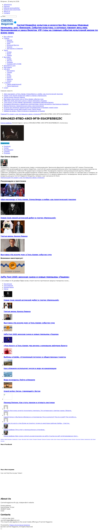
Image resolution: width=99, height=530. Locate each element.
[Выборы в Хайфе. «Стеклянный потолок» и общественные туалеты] (8, 353)
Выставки (7, 57)
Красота (10, 79)
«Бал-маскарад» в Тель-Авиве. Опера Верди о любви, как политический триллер (33, 94)
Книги (9, 77)
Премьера (39, 439)
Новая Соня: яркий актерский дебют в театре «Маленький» (25, 96)
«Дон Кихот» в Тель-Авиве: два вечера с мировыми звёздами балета (28, 102)
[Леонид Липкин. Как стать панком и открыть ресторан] (8, 399)
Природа (35, 439)
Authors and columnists (12, 10)
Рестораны (11, 71)
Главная (3, 114)
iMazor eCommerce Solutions (19, 525)
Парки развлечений (14, 84)
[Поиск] (1, 16)
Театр (6, 50)
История (73, 439)
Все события (8, 36)
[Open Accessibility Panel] (1, 528)
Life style (7, 69)
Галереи (10, 62)
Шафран (2, 439)
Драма (9, 55)
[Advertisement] (47, 485)
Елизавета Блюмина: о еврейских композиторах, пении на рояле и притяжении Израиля (36, 104)
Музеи (9, 59)
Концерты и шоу (10, 65)
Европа (9, 40)
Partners (7, 6)
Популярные (8, 285)
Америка (10, 42)
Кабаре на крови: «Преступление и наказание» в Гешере (24, 111)
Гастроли (2, 441)
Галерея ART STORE (14, 64)
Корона (69, 439)
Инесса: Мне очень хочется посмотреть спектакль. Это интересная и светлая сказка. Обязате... (38, 410)
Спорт (6, 88)
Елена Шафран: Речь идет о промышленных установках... (24, 430)
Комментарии (9, 287)
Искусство (78, 439)
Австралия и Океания (15, 48)
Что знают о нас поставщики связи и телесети (23, 114)
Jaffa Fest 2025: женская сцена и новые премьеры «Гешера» (25, 101)
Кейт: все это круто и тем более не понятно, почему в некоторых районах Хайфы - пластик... (37, 423)
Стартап (30, 439)
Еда (91, 439)
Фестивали (8, 67)
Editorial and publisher (12, 8)
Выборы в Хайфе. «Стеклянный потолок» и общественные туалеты (35, 357)
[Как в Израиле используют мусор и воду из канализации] (8, 365)
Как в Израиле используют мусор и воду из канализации (30, 368)
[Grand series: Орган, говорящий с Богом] (8, 388)
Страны (6, 38)
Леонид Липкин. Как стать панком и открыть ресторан (29, 403)
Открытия (48, 439)
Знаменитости (87, 439)
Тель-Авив (24, 439)
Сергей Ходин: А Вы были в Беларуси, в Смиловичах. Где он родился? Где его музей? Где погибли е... (40, 417)
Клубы (9, 76)
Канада (9, 47)
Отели (9, 81)
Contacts (7, 13)
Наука (55, 439)
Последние (8, 284)
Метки (6, 289)
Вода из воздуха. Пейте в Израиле (19, 380)
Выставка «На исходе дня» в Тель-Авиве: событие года (23, 99)
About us (7, 11)
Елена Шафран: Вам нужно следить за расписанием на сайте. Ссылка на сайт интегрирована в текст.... (41, 436)
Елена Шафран (6, 123)
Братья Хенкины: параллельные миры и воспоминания (24, 106)
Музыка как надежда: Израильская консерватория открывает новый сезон (31, 107)
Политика (44, 439)
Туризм (9, 72)
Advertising (8, 4)
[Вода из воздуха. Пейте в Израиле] (8, 376)
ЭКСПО (9, 60)
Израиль (82, 439)
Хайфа (5, 439)
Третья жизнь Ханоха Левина (14, 97)
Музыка (58, 439)
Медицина (65, 439)
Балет (9, 54)
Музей (61, 439)
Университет (15, 439)
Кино (8, 74)
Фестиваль (9, 439)
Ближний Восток (13, 45)
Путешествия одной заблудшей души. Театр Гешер (22, 109)
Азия (8, 43)
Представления (12, 86)
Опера (9, 52)
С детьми (7, 82)
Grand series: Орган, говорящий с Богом (22, 391)
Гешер (94, 439)
